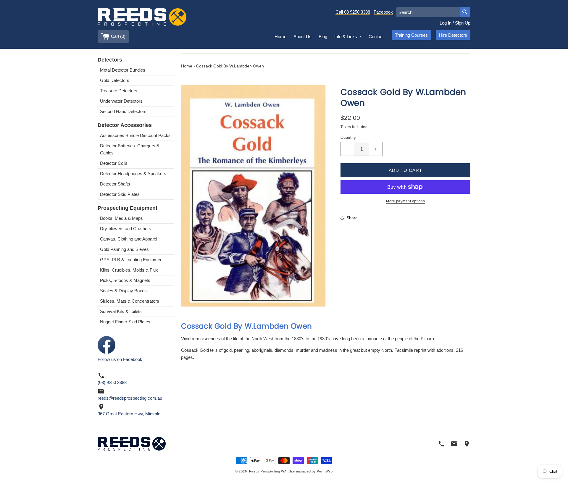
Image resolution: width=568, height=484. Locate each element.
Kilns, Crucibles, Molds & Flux (129, 269)
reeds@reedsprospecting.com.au (130, 398)
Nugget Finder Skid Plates (125, 321)
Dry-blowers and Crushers (125, 228)
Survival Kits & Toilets (121, 311)
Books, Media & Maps (121, 218)
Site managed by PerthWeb (311, 471)
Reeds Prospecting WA (268, 471)
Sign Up (462, 22)
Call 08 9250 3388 (352, 11)
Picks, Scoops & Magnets (125, 280)
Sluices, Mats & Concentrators (129, 301)
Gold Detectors (114, 80)
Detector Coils (114, 163)
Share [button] (352, 217)
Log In (445, 22)
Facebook (383, 11)
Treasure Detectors (118, 90)
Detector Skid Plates (120, 194)
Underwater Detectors (121, 101)
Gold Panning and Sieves (124, 249)
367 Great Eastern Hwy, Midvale (129, 413)
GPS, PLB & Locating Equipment (132, 259)
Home (186, 66)
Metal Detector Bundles (122, 69)
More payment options (405, 201)
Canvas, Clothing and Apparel (128, 238)
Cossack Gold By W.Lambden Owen (230, 66)
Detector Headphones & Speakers (133, 173)
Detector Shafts (115, 183)
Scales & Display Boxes (123, 290)
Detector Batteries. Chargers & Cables (129, 149)
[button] (348, 36)
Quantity (348, 137)
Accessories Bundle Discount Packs (135, 135)
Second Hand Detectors (123, 111)
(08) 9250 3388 (112, 382)
